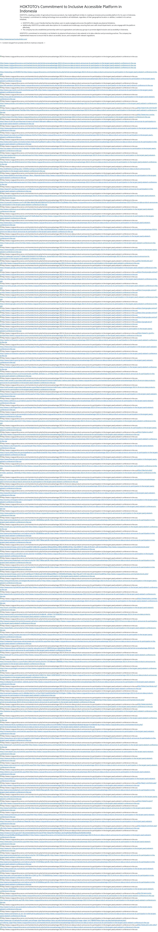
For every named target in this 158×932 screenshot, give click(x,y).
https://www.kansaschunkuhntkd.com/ (13, 39)
